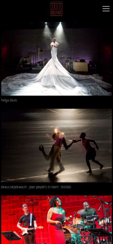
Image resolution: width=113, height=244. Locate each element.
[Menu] (106, 8)
